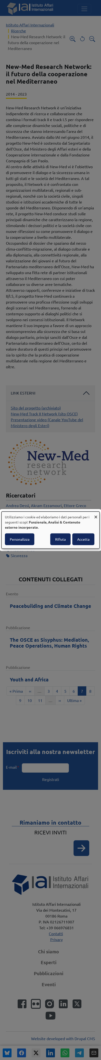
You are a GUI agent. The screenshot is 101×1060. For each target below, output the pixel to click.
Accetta (83, 539)
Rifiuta (60, 539)
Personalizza (19, 539)
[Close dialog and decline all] (96, 514)
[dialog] (50, 530)
